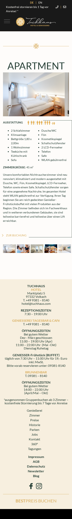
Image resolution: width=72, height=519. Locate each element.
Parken (34, 429)
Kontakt (34, 439)
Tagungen (34, 449)
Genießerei (34, 410)
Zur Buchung (16, 235)
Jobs (34, 434)
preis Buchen (36, 500)
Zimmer (34, 415)
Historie (34, 425)
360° (34, 444)
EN (40, 2)
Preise (34, 420)
